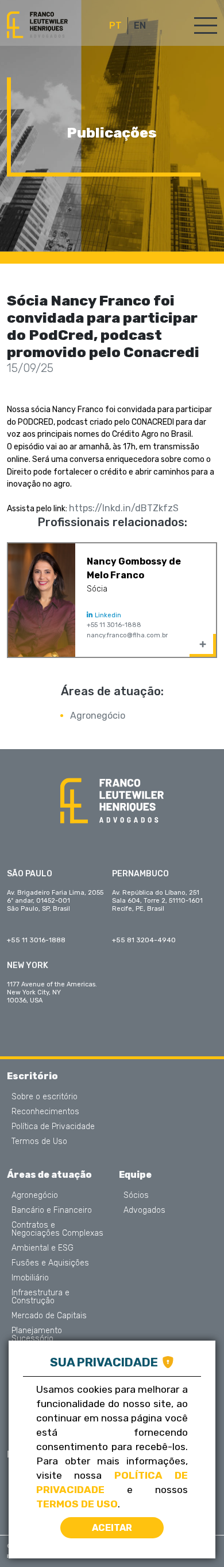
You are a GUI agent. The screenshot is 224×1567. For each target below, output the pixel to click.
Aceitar (112, 1527)
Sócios (136, 1196)
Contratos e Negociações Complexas (57, 1229)
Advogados (144, 1210)
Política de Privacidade (53, 1127)
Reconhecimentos (45, 1112)
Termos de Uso (39, 1142)
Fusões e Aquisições (50, 1263)
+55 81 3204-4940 (144, 940)
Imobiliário (30, 1278)
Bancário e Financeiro (51, 1210)
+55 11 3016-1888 (114, 625)
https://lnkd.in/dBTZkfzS (124, 508)
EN (140, 25)
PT (115, 25)
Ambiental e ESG (42, 1248)
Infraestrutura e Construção (40, 1297)
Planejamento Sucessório (36, 1335)
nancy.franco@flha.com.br (127, 635)
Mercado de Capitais (49, 1316)
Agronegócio (97, 715)
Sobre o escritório (44, 1097)
